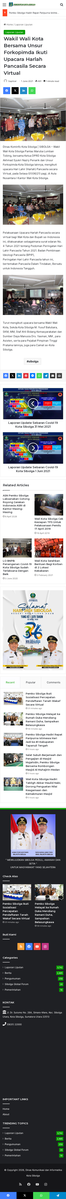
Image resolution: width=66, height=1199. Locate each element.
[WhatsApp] (32, 90)
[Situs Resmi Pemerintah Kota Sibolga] (23, 4)
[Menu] (4, 6)
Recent (10, 682)
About (6, 1114)
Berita (8, 973)
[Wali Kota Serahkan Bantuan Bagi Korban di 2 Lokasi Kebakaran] (48, 548)
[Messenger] (32, 375)
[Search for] (61, 6)
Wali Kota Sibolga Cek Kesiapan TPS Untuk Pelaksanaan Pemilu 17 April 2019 (48, 523)
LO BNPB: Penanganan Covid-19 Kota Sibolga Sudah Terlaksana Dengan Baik (17, 567)
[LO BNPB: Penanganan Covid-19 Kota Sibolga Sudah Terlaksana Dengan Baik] (17, 548)
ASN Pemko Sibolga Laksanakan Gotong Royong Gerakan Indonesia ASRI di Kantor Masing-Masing (16, 504)
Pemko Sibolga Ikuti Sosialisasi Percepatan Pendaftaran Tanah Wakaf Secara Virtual (16, 911)
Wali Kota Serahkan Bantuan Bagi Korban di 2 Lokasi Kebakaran (48, 565)
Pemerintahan (13, 989)
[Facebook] (6, 90)
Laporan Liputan (24, 24)
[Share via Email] (52, 375)
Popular (31, 682)
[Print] (59, 375)
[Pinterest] (26, 375)
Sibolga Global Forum (17, 984)
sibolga (33, 361)
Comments (53, 682)
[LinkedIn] (23, 90)
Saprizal (12, 81)
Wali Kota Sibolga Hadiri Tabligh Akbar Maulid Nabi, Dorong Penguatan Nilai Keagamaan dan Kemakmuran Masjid (43, 786)
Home (9, 24)
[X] (15, 90)
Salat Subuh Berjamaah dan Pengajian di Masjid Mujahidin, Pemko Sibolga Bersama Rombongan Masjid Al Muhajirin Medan (44, 762)
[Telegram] (46, 375)
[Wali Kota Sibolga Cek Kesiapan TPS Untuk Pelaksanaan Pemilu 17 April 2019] (48, 505)
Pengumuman (12, 978)
